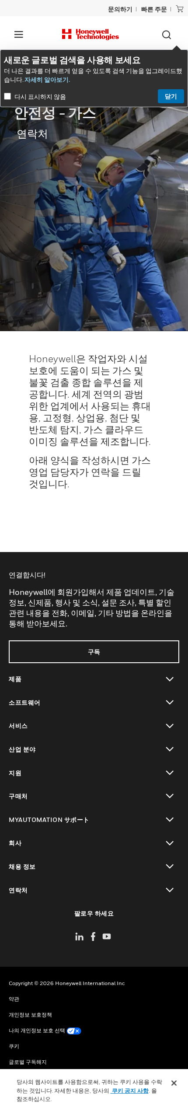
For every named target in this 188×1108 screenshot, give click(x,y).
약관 (14, 999)
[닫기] (174, 1083)
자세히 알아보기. (47, 79)
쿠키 (14, 1046)
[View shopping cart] (180, 9)
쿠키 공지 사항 (130, 1090)
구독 (94, 651)
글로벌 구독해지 (28, 1062)
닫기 (171, 96)
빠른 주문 (154, 9)
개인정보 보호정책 (30, 1014)
